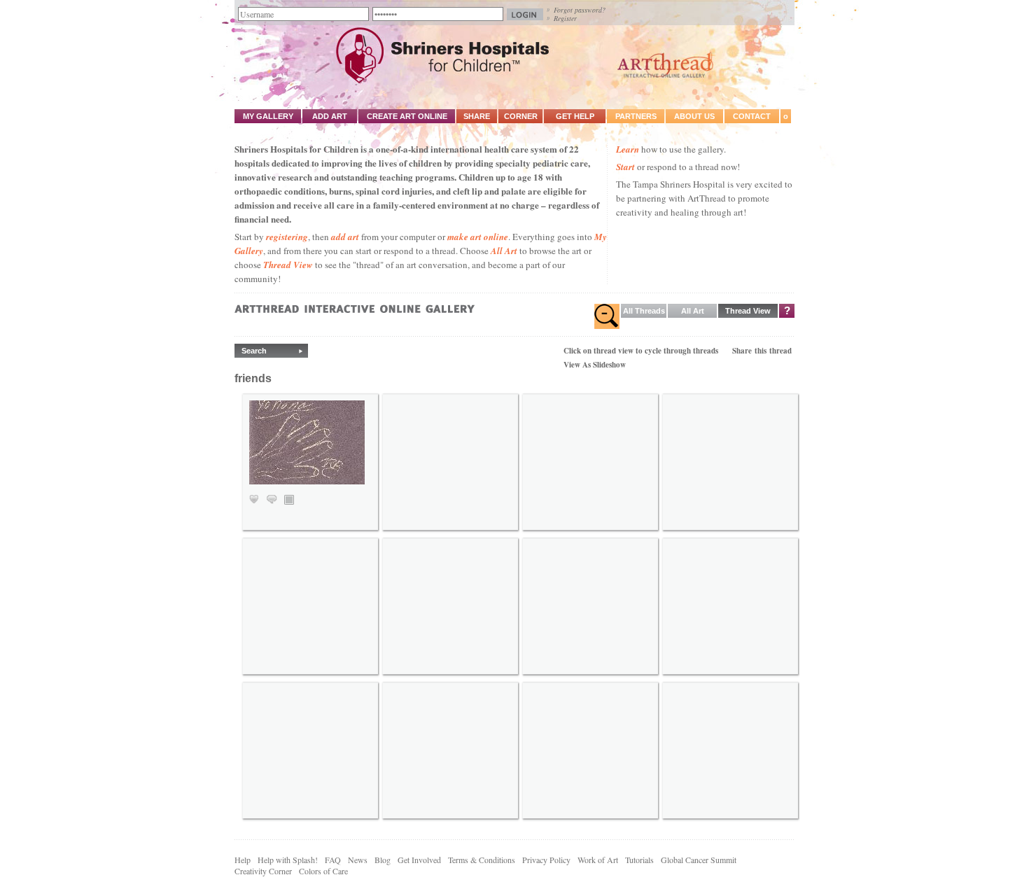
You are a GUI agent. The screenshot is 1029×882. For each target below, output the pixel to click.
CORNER (521, 116)
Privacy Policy (546, 859)
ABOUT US (694, 116)
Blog (382, 859)
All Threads (644, 311)
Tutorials (639, 859)
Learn (627, 149)
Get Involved (419, 859)
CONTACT (752, 116)
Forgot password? (580, 10)
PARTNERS (636, 116)
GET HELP (575, 116)
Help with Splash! (288, 859)
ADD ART (329, 116)
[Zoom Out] (607, 316)
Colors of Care (323, 870)
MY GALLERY (268, 116)
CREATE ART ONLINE (407, 116)
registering (287, 236)
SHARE (476, 116)
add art (345, 236)
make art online (477, 236)
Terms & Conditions (481, 859)
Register (565, 18)
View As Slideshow (595, 364)
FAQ (333, 859)
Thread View (288, 264)
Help (242, 859)
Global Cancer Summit (698, 859)
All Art (504, 250)
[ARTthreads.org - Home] (514, 81)
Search (254, 350)
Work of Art (598, 859)
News (358, 859)
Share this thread (762, 350)
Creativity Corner (263, 870)
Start (625, 166)
